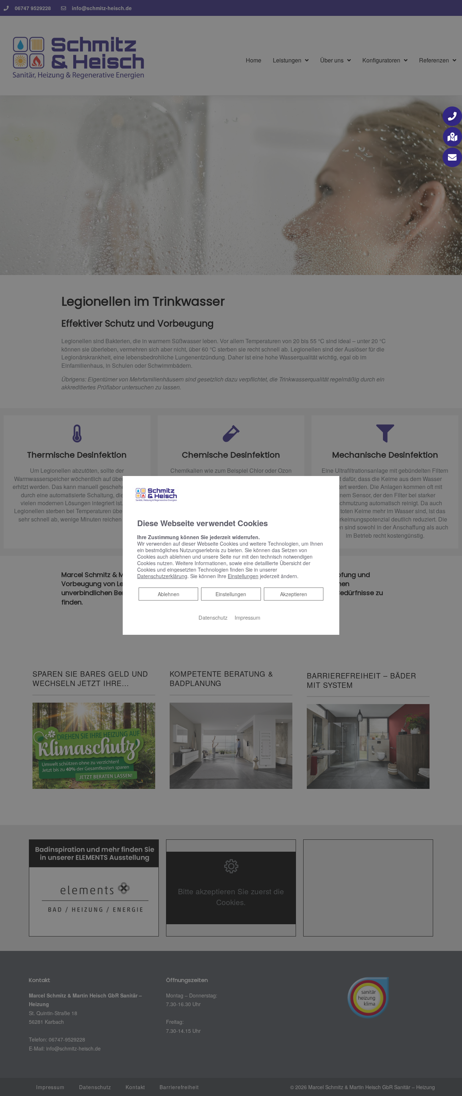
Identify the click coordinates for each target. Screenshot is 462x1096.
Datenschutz (213, 617)
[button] (452, 116)
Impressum (247, 617)
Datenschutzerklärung (162, 576)
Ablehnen (168, 594)
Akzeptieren (293, 594)
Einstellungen (230, 594)
